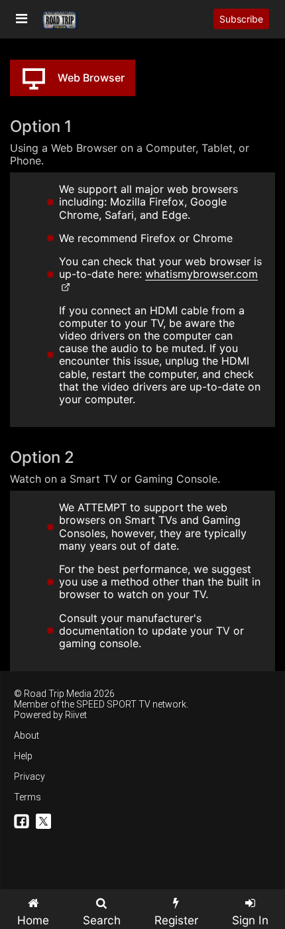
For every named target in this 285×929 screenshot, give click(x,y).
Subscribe (241, 19)
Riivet (76, 715)
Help (23, 756)
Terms (27, 797)
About (26, 735)
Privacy (29, 776)
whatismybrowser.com (201, 273)
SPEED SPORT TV (113, 704)
